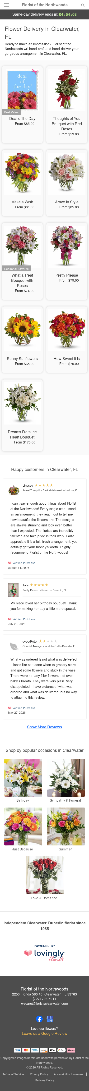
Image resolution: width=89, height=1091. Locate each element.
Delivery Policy (44, 1080)
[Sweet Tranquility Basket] (14, 491)
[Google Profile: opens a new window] (50, 1019)
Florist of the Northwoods (45, 5)
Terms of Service (13, 1074)
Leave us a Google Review (44, 1033)
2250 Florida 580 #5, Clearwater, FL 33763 (44, 994)
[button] (79, 1080)
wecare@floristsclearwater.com (44, 1003)
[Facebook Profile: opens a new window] (39, 1019)
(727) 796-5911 (44, 998)
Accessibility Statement (69, 1074)
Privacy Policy (39, 1074)
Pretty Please (30, 590)
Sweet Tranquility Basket (37, 490)
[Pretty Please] (14, 590)
